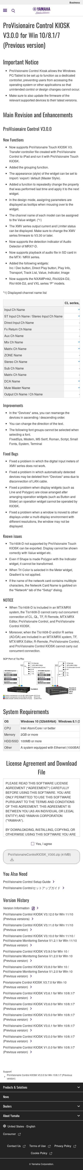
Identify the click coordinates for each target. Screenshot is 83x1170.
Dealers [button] (7, 1106)
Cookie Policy (39, 1153)
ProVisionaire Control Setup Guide (27, 881)
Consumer (9, 1134)
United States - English (21, 1126)
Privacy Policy (62, 1146)
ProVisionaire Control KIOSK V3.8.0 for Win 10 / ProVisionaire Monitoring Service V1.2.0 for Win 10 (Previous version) (38, 971)
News (6, 1096)
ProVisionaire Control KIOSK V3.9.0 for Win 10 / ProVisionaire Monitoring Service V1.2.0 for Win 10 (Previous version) (38, 956)
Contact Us (14, 1146)
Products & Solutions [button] (15, 1087)
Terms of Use (37, 1146)
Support (7, 1071)
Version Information (16, 908)
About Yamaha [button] (11, 1115)
